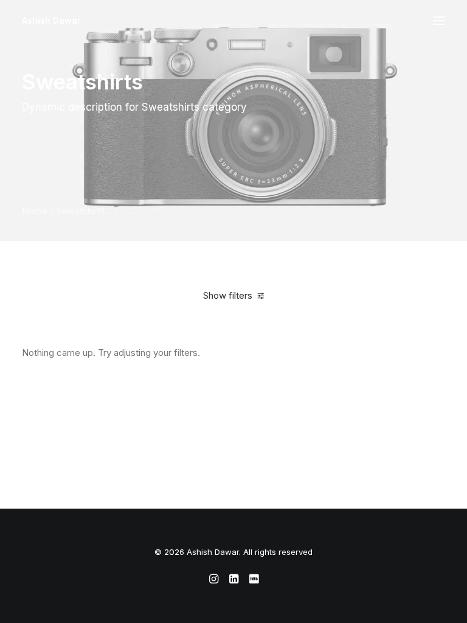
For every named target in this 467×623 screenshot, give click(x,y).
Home (34, 211)
